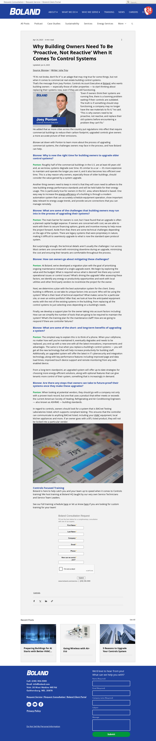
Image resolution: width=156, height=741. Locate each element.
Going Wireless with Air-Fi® (76, 650)
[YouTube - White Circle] (35, 704)
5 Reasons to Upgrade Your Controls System (115, 650)
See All (132, 619)
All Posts (25, 23)
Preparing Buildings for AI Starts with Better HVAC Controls (38, 650)
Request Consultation (14, 2)
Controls (36, 593)
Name (99, 679)
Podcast (38, 23)
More (120, 23)
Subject (95, 707)
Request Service (33, 2)
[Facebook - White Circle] (41, 704)
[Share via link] (52, 601)
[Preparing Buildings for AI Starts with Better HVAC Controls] (38, 634)
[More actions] (121, 39)
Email (98, 688)
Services (88, 23)
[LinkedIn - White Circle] (29, 704)
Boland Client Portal (51, 2)
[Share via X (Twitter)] (40, 601)
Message (95, 717)
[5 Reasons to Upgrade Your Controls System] (117, 634)
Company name (102, 698)
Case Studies (53, 23)
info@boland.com (41, 684)
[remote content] (78, 548)
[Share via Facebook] (34, 601)
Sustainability (72, 23)
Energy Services (105, 23)
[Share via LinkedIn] (46, 601)
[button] (132, 24)
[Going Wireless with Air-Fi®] (78, 634)
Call (28, 681)
